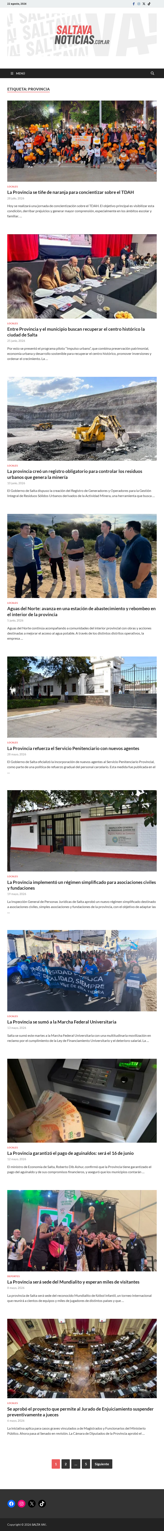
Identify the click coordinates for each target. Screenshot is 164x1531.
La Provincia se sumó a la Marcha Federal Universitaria (61, 1021)
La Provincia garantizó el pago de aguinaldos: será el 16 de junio (70, 1153)
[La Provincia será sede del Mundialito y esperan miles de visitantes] (82, 1230)
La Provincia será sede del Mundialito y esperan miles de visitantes (73, 1281)
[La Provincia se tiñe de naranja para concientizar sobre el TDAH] (82, 141)
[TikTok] (42, 1504)
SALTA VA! (39, 1524)
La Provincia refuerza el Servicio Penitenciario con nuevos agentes (73, 748)
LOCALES (12, 186)
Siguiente (102, 1464)
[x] (143, 3)
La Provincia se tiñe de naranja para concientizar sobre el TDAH (70, 192)
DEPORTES (13, 1276)
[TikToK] (149, 3)
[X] (32, 1504)
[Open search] (152, 73)
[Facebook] (133, 3)
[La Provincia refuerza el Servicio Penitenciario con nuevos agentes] (82, 697)
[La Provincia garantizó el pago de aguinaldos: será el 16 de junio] (82, 1101)
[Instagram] (138, 3)
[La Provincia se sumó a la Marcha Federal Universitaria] (82, 970)
